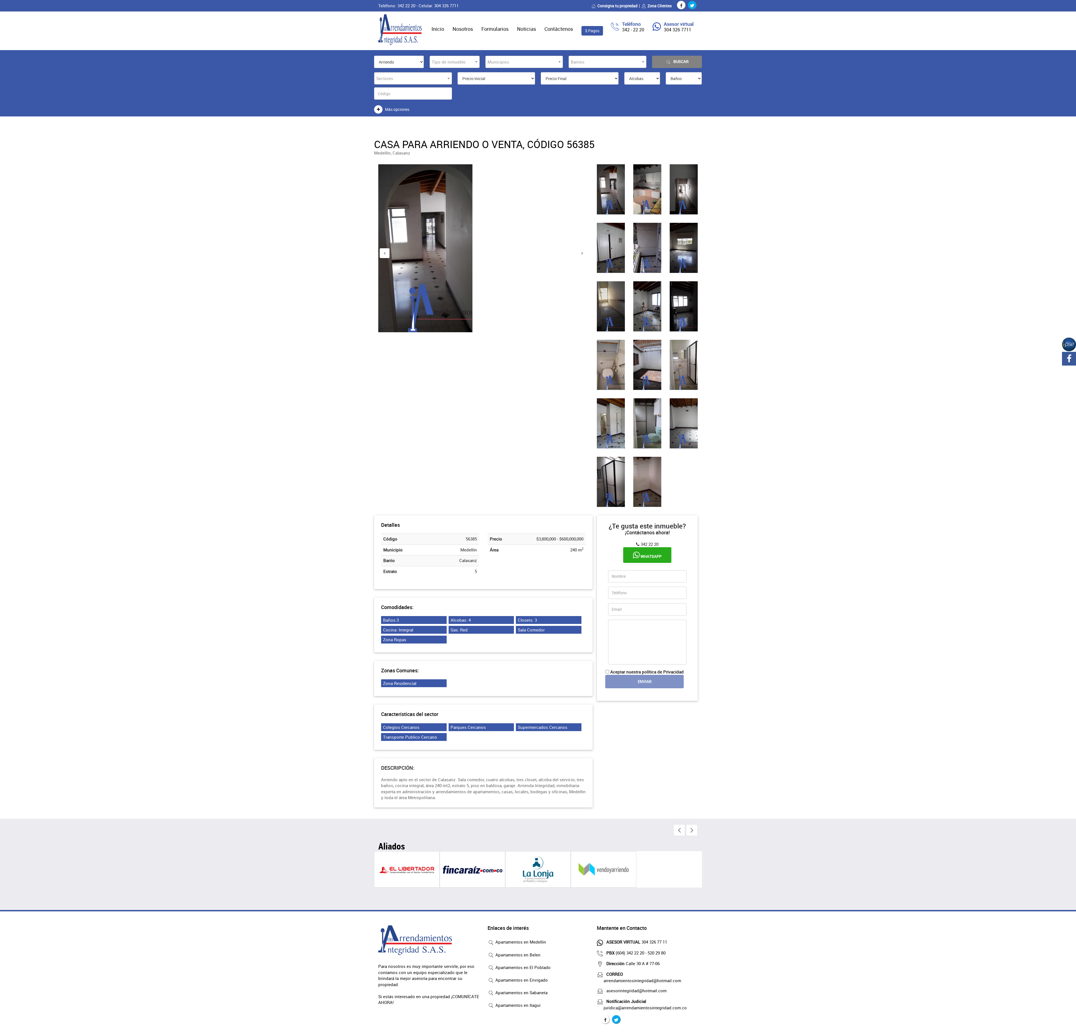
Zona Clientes (660, 5)
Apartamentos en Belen (517, 955)
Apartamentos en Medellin (520, 942)
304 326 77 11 (636, 942)
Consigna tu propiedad (617, 5)
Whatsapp (651, 556)
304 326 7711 (677, 30)
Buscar (680, 61)
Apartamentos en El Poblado (522, 967)
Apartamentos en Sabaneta (521, 992)
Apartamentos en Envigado (521, 980)
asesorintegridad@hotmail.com (636, 990)
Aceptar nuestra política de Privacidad (647, 672)
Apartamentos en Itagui (517, 1005)
